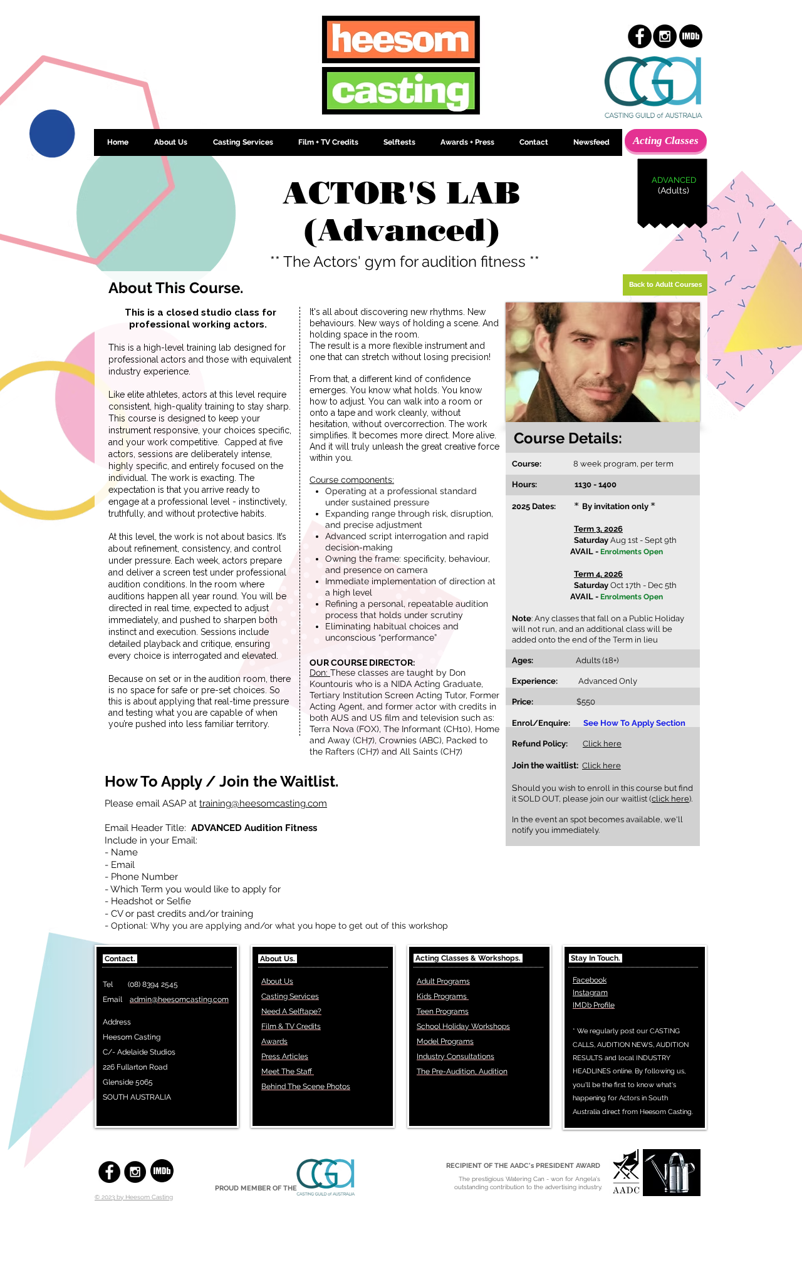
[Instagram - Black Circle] (665, 36)
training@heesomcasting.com (263, 803)
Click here (602, 743)
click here (670, 798)
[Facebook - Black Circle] (640, 36)
